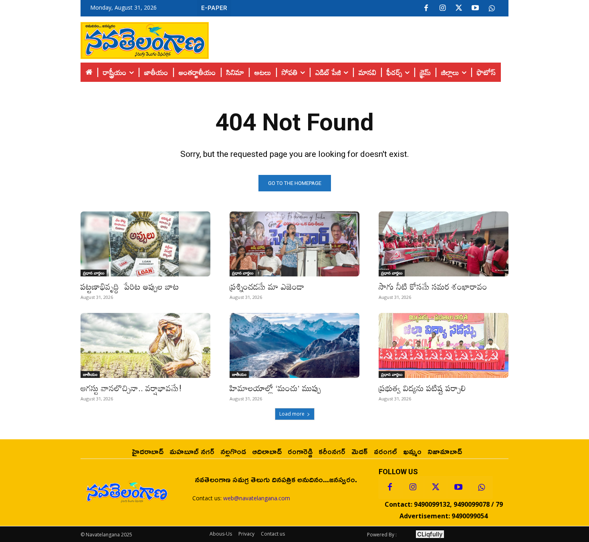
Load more (292, 413)
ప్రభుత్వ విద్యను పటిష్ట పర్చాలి (422, 388)
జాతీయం (90, 374)
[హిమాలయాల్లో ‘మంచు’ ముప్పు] (294, 345)
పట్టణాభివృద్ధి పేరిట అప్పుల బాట (130, 286)
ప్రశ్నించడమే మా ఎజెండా (267, 286)
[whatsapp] (491, 8)
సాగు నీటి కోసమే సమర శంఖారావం (433, 286)
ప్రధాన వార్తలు (93, 273)
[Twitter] (459, 8)
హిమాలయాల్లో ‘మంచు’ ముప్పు (275, 388)
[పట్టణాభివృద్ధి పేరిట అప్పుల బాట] (145, 243)
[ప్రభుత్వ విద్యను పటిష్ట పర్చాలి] (443, 345)
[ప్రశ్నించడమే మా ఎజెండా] (294, 243)
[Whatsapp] (481, 487)
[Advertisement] (358, 38)
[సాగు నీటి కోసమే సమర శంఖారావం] (443, 243)
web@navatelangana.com (256, 498)
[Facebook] (426, 8)
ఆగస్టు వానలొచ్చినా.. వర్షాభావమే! (131, 388)
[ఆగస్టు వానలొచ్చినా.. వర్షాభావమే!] (145, 345)
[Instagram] (442, 8)
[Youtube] (475, 8)
